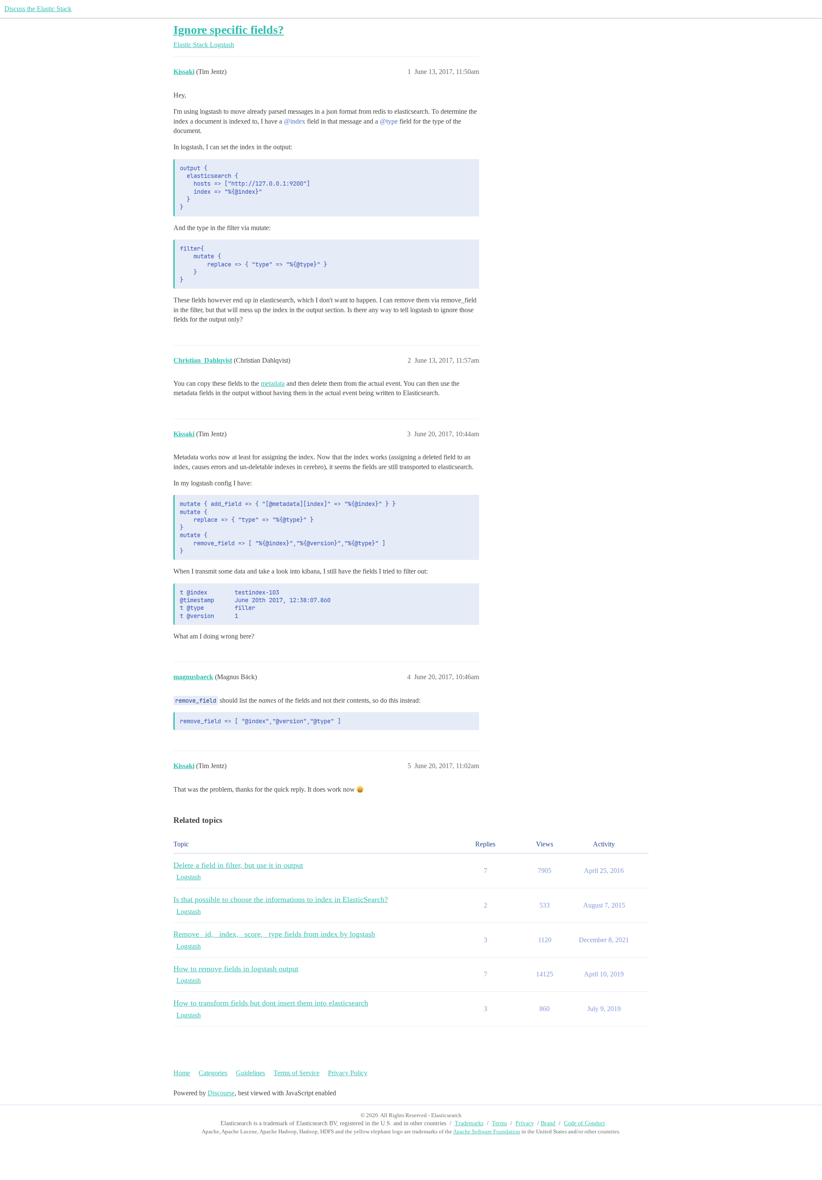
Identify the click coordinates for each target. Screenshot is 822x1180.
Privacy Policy (347, 1072)
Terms (499, 1123)
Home (181, 1072)
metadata (273, 383)
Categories (213, 1072)
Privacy (524, 1123)
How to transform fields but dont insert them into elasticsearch (270, 1003)
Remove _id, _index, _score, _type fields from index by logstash (274, 934)
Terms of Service (296, 1072)
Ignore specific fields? (228, 29)
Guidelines (250, 1072)
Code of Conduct (584, 1123)
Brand (548, 1123)
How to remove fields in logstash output (235, 968)
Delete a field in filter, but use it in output (238, 865)
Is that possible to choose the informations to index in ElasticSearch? (280, 899)
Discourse (221, 1093)
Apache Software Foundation (486, 1131)
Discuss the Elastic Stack (37, 8)
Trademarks (469, 1123)
